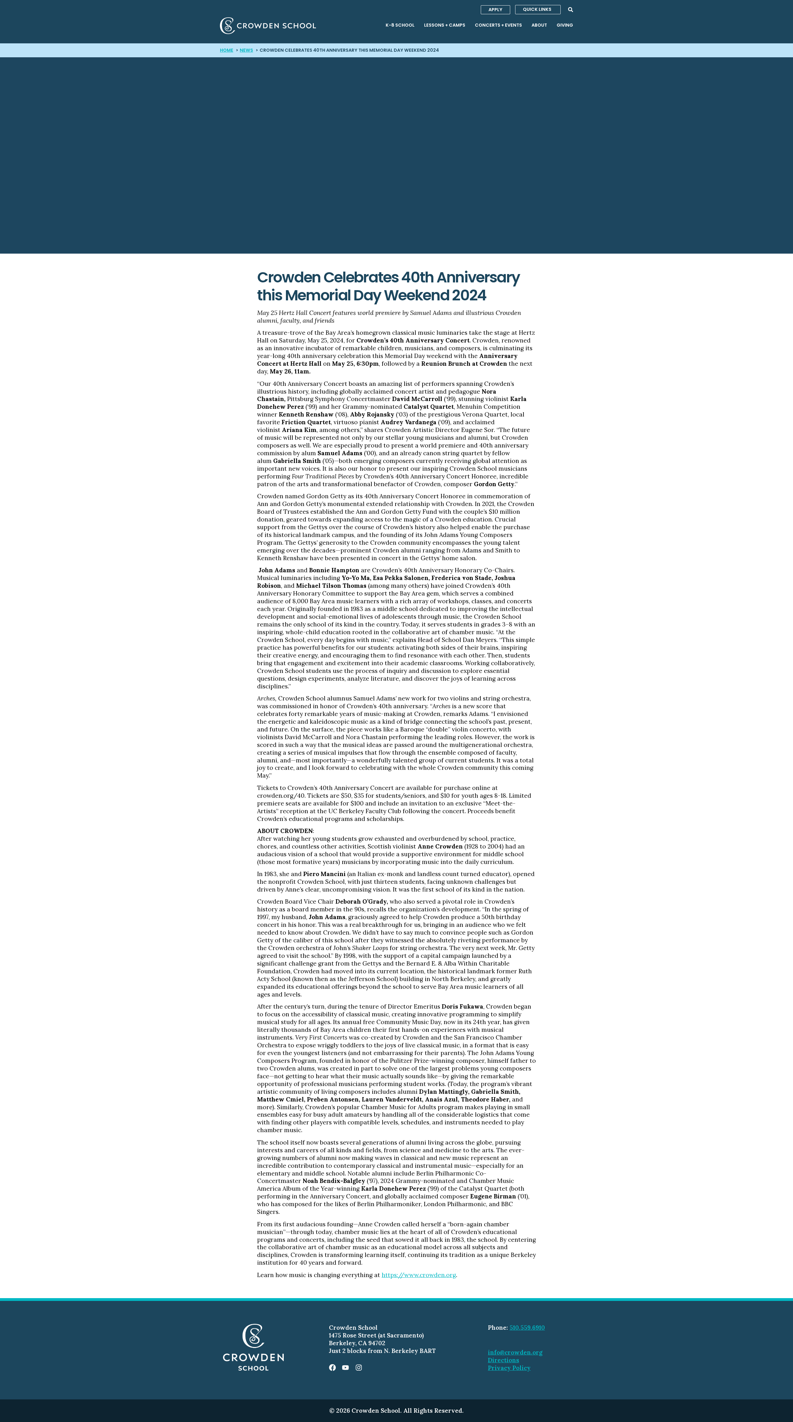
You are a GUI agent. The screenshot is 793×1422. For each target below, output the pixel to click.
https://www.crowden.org (419, 1275)
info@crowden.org (515, 1352)
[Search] (570, 9)
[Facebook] (332, 1367)
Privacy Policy (509, 1368)
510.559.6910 (527, 1327)
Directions (503, 1360)
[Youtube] (345, 1367)
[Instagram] (358, 1367)
